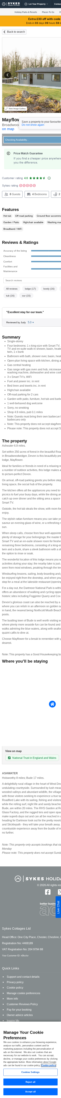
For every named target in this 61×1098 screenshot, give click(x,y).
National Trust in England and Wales (34, 757)
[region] (30, 1060)
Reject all (30, 1082)
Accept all (30, 1091)
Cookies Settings (30, 1072)
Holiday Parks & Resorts (26, 12)
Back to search (16, 31)
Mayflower (13, 119)
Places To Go (48, 12)
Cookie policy (48, 1065)
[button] (7, 75)
